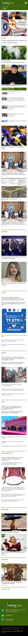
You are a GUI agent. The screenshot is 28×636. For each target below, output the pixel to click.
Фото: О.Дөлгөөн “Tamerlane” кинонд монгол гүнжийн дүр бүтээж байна (12, 582)
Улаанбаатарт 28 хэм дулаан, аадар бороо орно (17, 121)
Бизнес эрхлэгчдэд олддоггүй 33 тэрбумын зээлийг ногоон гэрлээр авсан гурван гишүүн (12, 500)
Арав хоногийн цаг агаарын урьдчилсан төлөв (12, 62)
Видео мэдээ (5, 509)
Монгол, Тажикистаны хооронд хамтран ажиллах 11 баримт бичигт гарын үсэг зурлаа (12, 340)
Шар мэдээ (4, 231)
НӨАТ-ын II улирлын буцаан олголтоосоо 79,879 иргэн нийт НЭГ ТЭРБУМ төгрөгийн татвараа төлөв (12, 299)
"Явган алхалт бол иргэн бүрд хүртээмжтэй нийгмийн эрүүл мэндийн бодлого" (11, 408)
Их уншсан (20, 89)
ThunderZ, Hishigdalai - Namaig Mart (9, 532)
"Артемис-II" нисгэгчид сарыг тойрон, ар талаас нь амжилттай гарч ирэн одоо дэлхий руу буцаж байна (12, 390)
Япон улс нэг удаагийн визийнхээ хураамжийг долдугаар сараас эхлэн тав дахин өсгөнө (13, 359)
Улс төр (3, 292)
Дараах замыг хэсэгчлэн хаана (14, 91)
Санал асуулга (5, 589)
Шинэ (7, 89)
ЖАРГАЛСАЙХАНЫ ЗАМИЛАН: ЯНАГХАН (11, 85)
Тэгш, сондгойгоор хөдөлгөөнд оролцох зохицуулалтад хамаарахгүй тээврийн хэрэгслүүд (17, 107)
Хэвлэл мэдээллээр (7, 453)
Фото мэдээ (4, 559)
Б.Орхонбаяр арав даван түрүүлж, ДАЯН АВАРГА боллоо (13, 446)
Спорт (3, 401)
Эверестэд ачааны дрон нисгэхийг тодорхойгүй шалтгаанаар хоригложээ (11, 385)
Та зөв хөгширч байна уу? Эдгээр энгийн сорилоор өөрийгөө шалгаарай (12, 459)
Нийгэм (3, 38)
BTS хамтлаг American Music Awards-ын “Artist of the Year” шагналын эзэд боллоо (13, 257)
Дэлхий (3, 352)
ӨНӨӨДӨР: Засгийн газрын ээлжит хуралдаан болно (16, 114)
